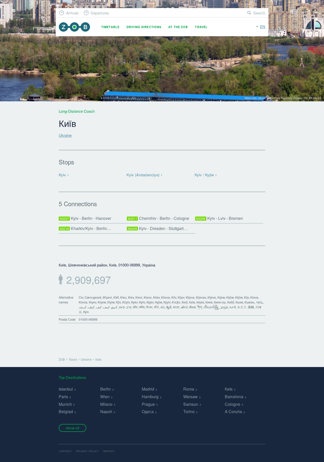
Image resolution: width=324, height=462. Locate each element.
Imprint (109, 451)
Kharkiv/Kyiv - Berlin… (85, 228)
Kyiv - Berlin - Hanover (85, 218)
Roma (188, 389)
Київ (229, 389)
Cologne (232, 404)
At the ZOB (178, 27)
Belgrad (66, 411)
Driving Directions (144, 27)
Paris (63, 396)
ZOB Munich (74, 27)
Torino (189, 411)
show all (72, 427)
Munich (65, 404)
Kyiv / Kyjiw (204, 174)
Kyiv (62, 174)
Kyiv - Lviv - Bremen (219, 218)
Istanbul (66, 389)
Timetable (110, 27)
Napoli (106, 411)
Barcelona (234, 396)
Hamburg (150, 396)
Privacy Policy (87, 451)
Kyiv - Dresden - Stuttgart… (158, 228)
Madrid (148, 389)
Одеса (148, 411)
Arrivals (72, 12)
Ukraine (65, 135)
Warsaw (190, 396)
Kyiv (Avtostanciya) (143, 174)
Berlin (105, 389)
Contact (65, 451)
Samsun (190, 404)
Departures (100, 12)
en (262, 26)
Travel (201, 27)
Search (259, 12)
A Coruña (233, 411)
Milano (106, 404)
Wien (105, 396)
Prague (148, 404)
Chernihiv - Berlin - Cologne (158, 218)
